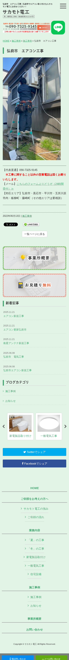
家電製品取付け (36, 557)
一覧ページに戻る (34, 234)
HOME (6, 41)
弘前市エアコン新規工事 (17, 368)
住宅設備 (35, 574)
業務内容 (34, 530)
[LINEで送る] (31, 224)
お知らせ (10, 400)
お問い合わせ (34, 629)
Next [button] (65, 426)
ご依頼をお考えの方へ (34, 498)
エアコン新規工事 (13, 314)
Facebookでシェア (35, 463)
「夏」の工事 (36, 540)
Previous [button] (3, 426)
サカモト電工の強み (36, 508)
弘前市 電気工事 (13, 355)
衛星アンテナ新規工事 (16, 341)
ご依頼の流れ (36, 517)
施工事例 (16, 41)
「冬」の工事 (36, 548)
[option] (20, 426)
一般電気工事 (36, 565)
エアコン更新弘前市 (14, 327)
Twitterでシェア (36, 452)
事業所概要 (34, 618)
